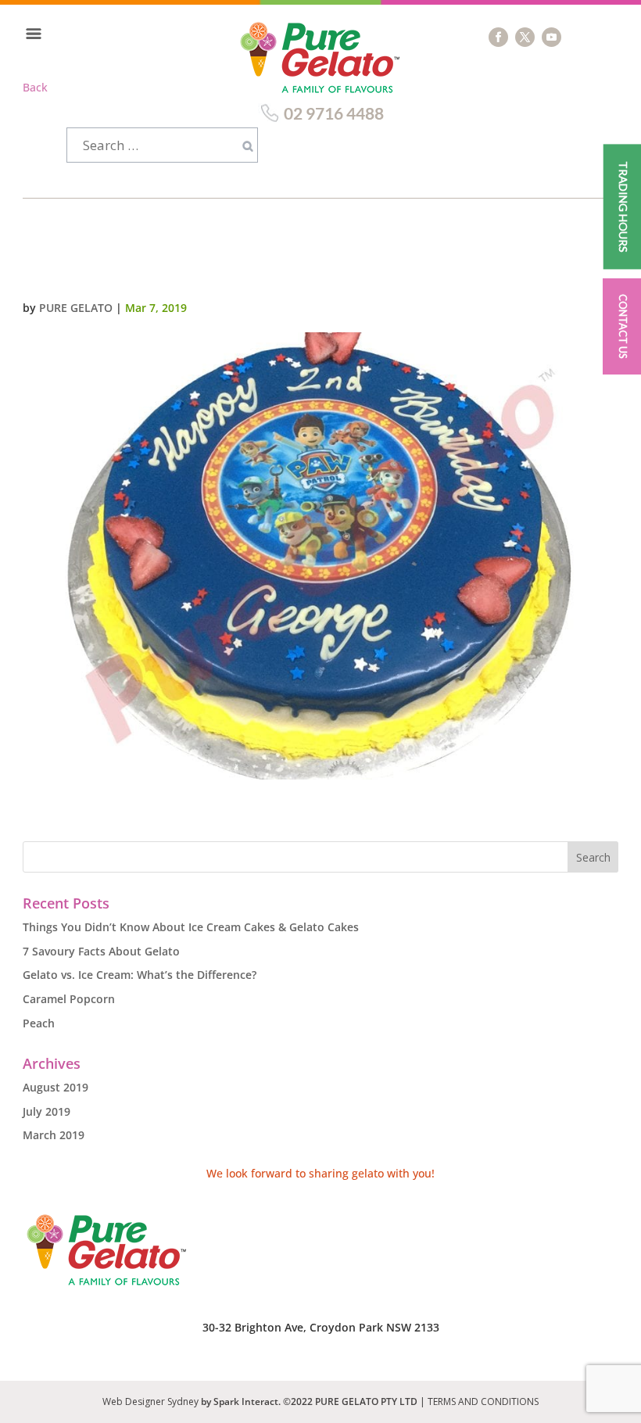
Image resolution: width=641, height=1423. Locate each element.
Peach (39, 1023)
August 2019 (55, 1087)
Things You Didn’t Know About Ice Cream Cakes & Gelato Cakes (191, 926)
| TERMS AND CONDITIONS (479, 1401)
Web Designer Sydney (151, 1401)
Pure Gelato (76, 307)
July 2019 (46, 1111)
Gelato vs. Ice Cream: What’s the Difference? (139, 974)
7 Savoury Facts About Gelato (101, 951)
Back (35, 87)
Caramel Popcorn (69, 998)
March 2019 (53, 1134)
